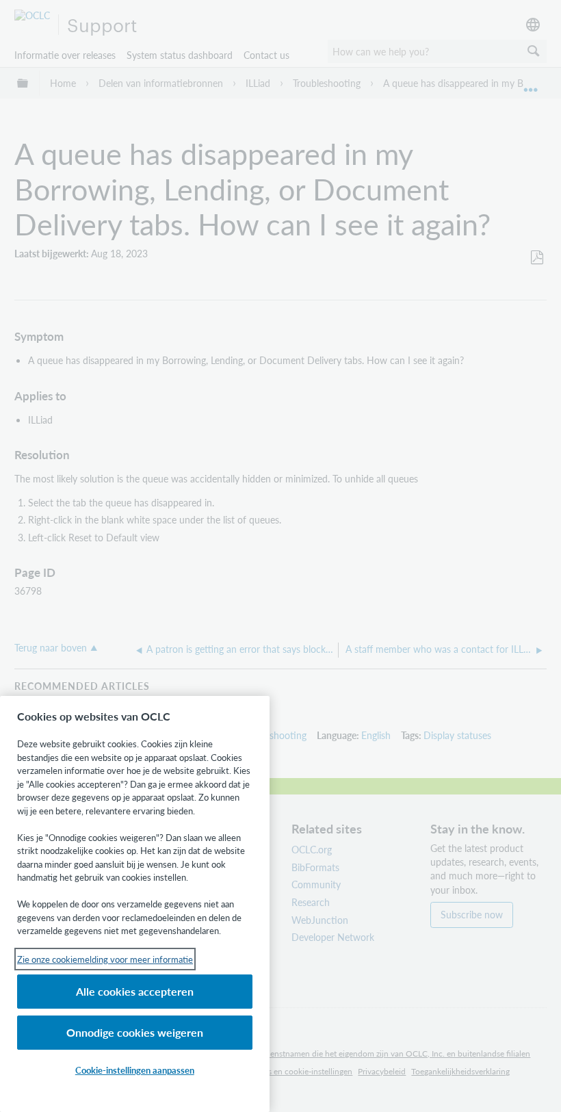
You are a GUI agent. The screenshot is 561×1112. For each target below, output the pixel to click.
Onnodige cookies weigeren (134, 1032)
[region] (135, 904)
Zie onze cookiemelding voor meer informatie (105, 959)
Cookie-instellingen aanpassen (134, 1069)
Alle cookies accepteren (135, 991)
